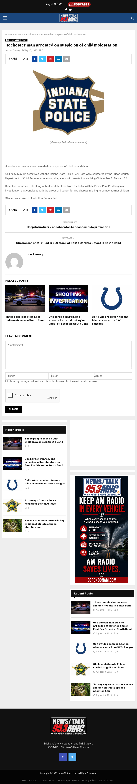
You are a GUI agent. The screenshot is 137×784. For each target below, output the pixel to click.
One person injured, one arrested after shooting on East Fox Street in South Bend (68, 320)
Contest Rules (47, 780)
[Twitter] (72, 757)
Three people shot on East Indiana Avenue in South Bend (24, 318)
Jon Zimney (14, 50)
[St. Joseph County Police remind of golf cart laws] (12, 505)
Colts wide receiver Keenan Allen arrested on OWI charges (110, 320)
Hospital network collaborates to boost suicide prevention (68, 227)
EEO (24, 780)
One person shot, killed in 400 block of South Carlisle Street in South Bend (68, 243)
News (24, 40)
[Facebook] (63, 757)
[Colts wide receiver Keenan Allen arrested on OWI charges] (12, 485)
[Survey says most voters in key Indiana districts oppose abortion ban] (12, 525)
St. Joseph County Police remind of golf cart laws (40, 502)
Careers (33, 780)
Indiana (9, 40)
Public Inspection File (68, 780)
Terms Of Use (106, 780)
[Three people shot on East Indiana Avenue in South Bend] (12, 443)
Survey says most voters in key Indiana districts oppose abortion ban (44, 524)
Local (17, 40)
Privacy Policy (89, 780)
